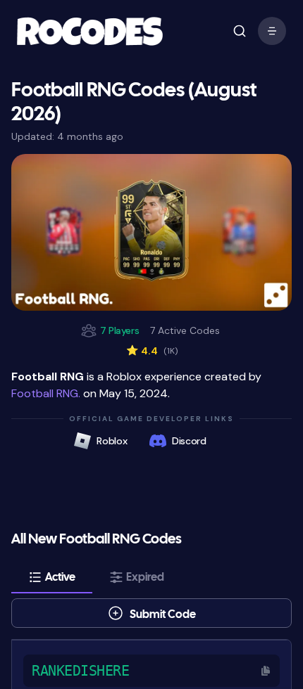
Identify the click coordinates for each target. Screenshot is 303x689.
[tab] (51, 577)
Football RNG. (45, 393)
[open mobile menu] (240, 31)
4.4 (152, 350)
